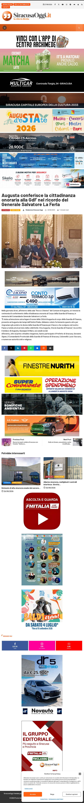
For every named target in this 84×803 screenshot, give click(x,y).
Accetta (33, 794)
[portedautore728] (42, 366)
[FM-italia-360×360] (42, 511)
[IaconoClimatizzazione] (42, 298)
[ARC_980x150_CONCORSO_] (42, 41)
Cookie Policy (44, 799)
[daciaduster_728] (42, 279)
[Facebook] (55, 4)
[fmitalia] (42, 160)
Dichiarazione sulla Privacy (56, 799)
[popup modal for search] (79, 27)
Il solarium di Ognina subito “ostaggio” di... (61, 488)
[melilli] (42, 559)
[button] (80, 774)
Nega (52, 794)
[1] (42, 751)
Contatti (6, 7)
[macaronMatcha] (42, 60)
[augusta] (42, 120)
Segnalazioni (7, 4)
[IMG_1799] (42, 385)
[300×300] (42, 610)
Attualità (6, 210)
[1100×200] (42, 100)
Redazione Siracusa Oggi (34, 210)
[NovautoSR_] (42, 686)
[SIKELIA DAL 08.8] (42, 179)
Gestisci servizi (29, 788)
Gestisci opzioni (72, 794)
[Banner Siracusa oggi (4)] (42, 142)
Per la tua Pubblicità (21, 4)
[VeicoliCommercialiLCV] (42, 82)
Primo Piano (15, 210)
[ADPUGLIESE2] (42, 426)
